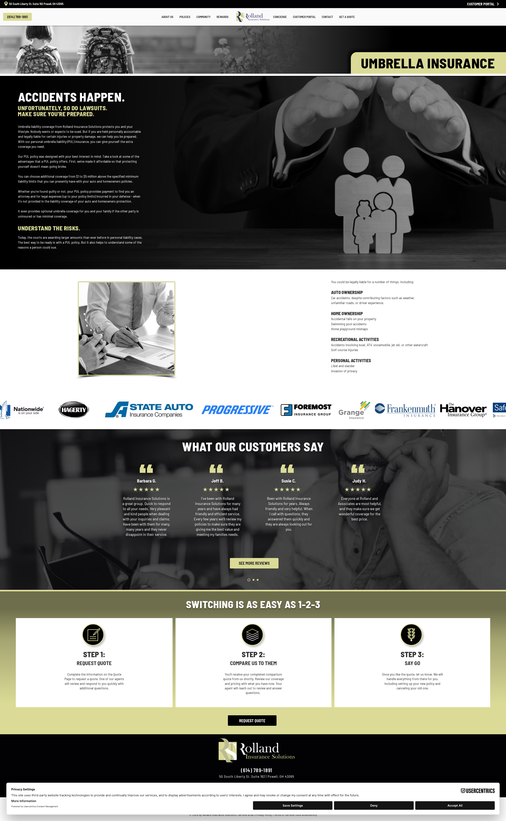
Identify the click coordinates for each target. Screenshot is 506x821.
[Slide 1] (248, 580)
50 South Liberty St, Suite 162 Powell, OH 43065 (36, 4)
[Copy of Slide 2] (258, 580)
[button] (167, 17)
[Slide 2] (253, 580)
